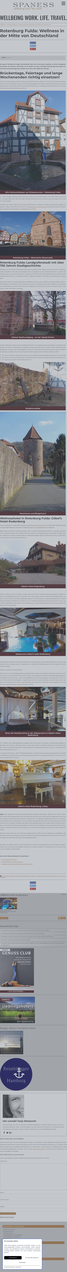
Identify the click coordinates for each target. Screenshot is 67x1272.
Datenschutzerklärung (9, 1267)
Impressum (18, 1267)
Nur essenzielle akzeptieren (32, 1257)
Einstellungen (22, 1262)
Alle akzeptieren (13, 1257)
